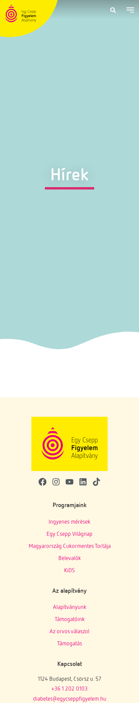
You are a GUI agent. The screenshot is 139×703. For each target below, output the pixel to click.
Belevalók (69, 557)
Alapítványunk (69, 606)
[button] (113, 10)
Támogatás (69, 643)
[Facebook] (42, 482)
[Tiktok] (96, 482)
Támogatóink (70, 618)
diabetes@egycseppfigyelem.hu (69, 698)
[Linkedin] (83, 482)
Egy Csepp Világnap (69, 533)
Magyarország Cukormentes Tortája (70, 545)
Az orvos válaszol (69, 631)
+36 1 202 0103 (69, 688)
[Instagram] (56, 482)
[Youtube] (69, 482)
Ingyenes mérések (69, 521)
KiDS (69, 570)
